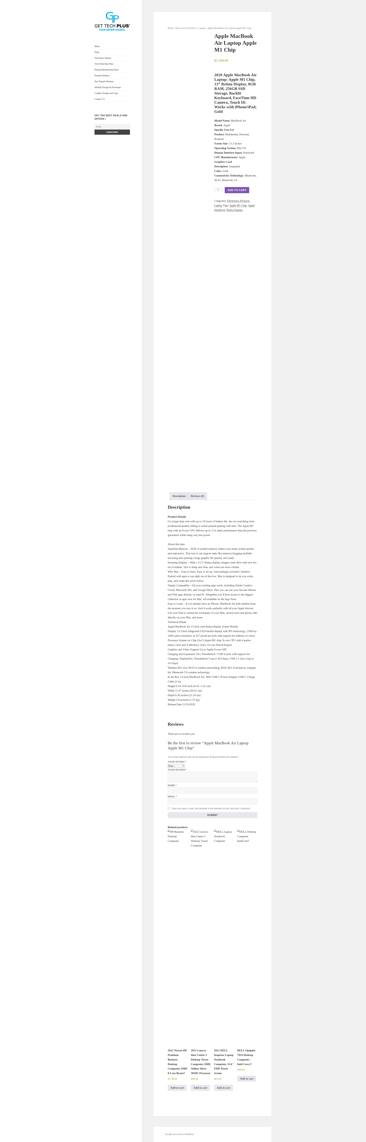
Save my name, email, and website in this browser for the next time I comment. (211, 808)
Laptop (201, 28)
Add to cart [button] (177, 1087)
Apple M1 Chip (238, 205)
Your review (177, 770)
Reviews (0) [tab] (197, 495)
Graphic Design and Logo (106, 93)
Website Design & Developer (108, 87)
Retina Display (235, 209)
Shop (97, 52)
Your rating (177, 762)
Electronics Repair (103, 58)
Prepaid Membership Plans (107, 69)
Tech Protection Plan (104, 64)
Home (171, 28)
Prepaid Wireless (102, 75)
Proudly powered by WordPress (179, 1134)
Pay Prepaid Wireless (104, 81)
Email (172, 796)
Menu (97, 46)
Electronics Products (186, 28)
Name (172, 785)
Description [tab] (179, 495)
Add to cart (236, 190)
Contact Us (100, 99)
